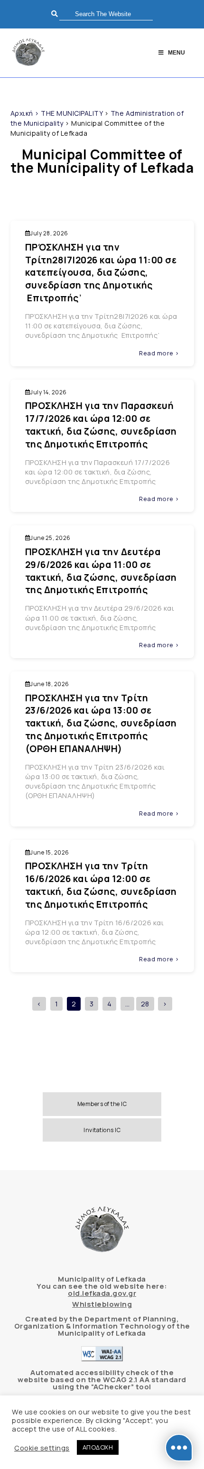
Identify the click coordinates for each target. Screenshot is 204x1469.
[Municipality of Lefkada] (28, 52)
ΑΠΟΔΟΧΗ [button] (98, 1447)
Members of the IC (102, 1104)
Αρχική (21, 113)
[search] (106, 14)
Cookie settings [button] (42, 1447)
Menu (176, 52)
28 (145, 1003)
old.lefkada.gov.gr (102, 1293)
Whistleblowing (102, 1304)
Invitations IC (102, 1130)
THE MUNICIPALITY (71, 113)
